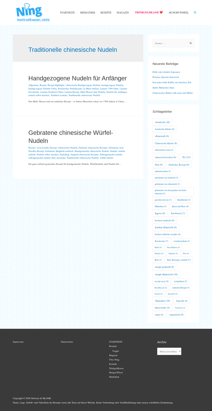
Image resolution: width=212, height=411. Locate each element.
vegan (159, 314)
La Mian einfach (91, 88)
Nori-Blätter (173, 247)
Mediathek (87, 12)
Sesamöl (173, 293)
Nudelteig (64, 154)
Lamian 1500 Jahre (109, 88)
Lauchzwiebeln (182, 241)
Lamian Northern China (51, 91)
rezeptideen (180, 281)
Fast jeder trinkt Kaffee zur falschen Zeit (172, 82)
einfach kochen (163, 171)
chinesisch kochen (165, 157)
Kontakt (113, 363)
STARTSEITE (67, 12)
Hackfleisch (183, 199)
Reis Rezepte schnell (179, 259)
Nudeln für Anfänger (116, 91)
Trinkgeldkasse (116, 368)
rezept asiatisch (164, 267)
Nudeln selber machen (48, 154)
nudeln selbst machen (38, 95)
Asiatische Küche (164, 129)
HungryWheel (179, 12)
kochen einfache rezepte (167, 234)
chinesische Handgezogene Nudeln (83, 85)
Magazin (123, 12)
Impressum (18, 341)
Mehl (158, 247)
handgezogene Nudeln (112, 85)
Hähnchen (161, 206)
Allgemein (33, 85)
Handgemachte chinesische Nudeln (92, 151)
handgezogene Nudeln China (42, 88)
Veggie (115, 350)
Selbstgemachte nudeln (111, 154)
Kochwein (161, 241)
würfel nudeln (106, 157)
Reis (158, 259)
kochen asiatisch (164, 220)
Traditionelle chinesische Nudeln (84, 95)
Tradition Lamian (59, 95)
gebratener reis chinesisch (167, 183)
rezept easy (162, 281)
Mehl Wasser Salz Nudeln (92, 91)
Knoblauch (178, 213)
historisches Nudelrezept (70, 88)
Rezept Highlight (56, 85)
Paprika (173, 253)
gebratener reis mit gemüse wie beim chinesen (170, 192)
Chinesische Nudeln (67, 147)
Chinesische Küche (166, 143)
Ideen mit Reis (180, 206)
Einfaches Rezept (179, 164)
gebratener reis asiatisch (166, 177)
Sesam (159, 293)
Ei (186, 157)
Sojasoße (181, 300)
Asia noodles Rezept (47, 147)
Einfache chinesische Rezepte (93, 147)
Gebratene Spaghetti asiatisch (59, 151)
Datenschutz (67, 341)
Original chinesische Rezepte (84, 154)
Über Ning (114, 359)
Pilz (186, 253)
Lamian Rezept (72, 91)
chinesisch (162, 136)
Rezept (43, 85)
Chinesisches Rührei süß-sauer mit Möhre (173, 92)
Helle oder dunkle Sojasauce (166, 71)
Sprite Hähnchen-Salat (163, 87)
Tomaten (180, 307)
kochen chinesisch (166, 227)
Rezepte (106, 12)
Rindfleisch (161, 287)
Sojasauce (162, 300)
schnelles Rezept (180, 287)
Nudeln (113, 151)
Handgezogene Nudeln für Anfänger (77, 78)
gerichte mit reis (163, 199)
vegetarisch (176, 314)
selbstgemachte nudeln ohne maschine (47, 157)
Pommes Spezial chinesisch (166, 77)
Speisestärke (162, 307)
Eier (159, 164)
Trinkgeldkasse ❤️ (149, 12)
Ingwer (160, 213)
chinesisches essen (164, 149)
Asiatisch (162, 122)
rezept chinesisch (166, 274)
